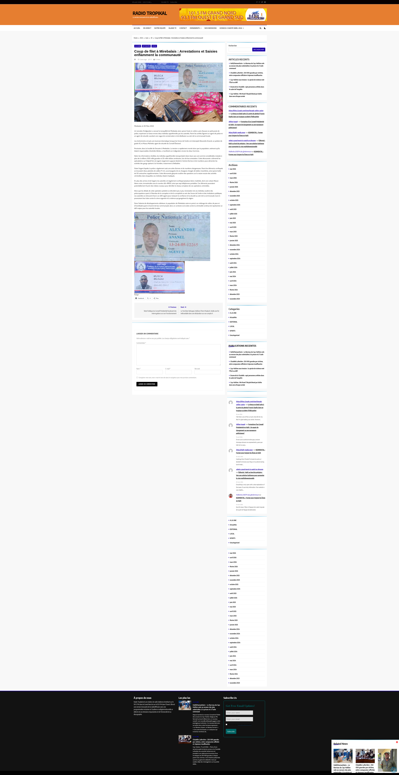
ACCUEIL (137, 28)
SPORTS (232, 331)
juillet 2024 (233, 267)
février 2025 (234, 236)
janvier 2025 (234, 240)
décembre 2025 (235, 191)
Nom (138, 369)
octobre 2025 (234, 200)
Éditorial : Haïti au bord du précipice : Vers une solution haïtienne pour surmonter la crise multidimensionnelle (247, 143)
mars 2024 (233, 285)
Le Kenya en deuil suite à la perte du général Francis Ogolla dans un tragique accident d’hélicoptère (250, 407)
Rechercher (233, 45)
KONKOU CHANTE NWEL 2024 (231, 28)
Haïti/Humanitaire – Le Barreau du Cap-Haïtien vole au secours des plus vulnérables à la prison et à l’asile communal (246, 65)
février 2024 (234, 290)
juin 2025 (233, 218)
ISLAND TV (165, 2)
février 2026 (234, 182)
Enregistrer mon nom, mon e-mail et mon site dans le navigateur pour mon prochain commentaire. (168, 377)
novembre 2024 (235, 249)
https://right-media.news (237, 132)
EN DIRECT (147, 28)
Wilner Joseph (233, 122)
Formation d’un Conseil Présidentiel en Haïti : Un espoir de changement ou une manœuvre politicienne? (246, 124)
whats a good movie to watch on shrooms (242, 140)
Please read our (240, 724)
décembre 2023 (235, 294)
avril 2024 (233, 281)
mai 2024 (233, 276)
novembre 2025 (235, 196)
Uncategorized (234, 335)
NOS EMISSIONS (210, 28)
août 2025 (233, 209)
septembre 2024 (235, 258)
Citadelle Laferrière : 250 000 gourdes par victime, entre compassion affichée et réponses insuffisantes (365, 769)
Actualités (146, 46)
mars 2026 (233, 178)
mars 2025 (233, 231)
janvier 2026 (234, 187)
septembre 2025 (235, 205)
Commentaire (141, 343)
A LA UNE (137, 46)
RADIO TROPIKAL (150, 13)
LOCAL (154, 46)
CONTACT (183, 28)
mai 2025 (233, 223)
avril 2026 (233, 173)
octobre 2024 (234, 254)
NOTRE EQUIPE (159, 28)
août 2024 (233, 263)
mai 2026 (233, 169)
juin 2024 (233, 272)
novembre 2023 (235, 299)
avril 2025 (233, 227)
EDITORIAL (233, 322)
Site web (197, 369)
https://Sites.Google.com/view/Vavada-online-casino (246, 111)
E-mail (168, 369)
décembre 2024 (235, 245)
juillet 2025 (233, 214)
